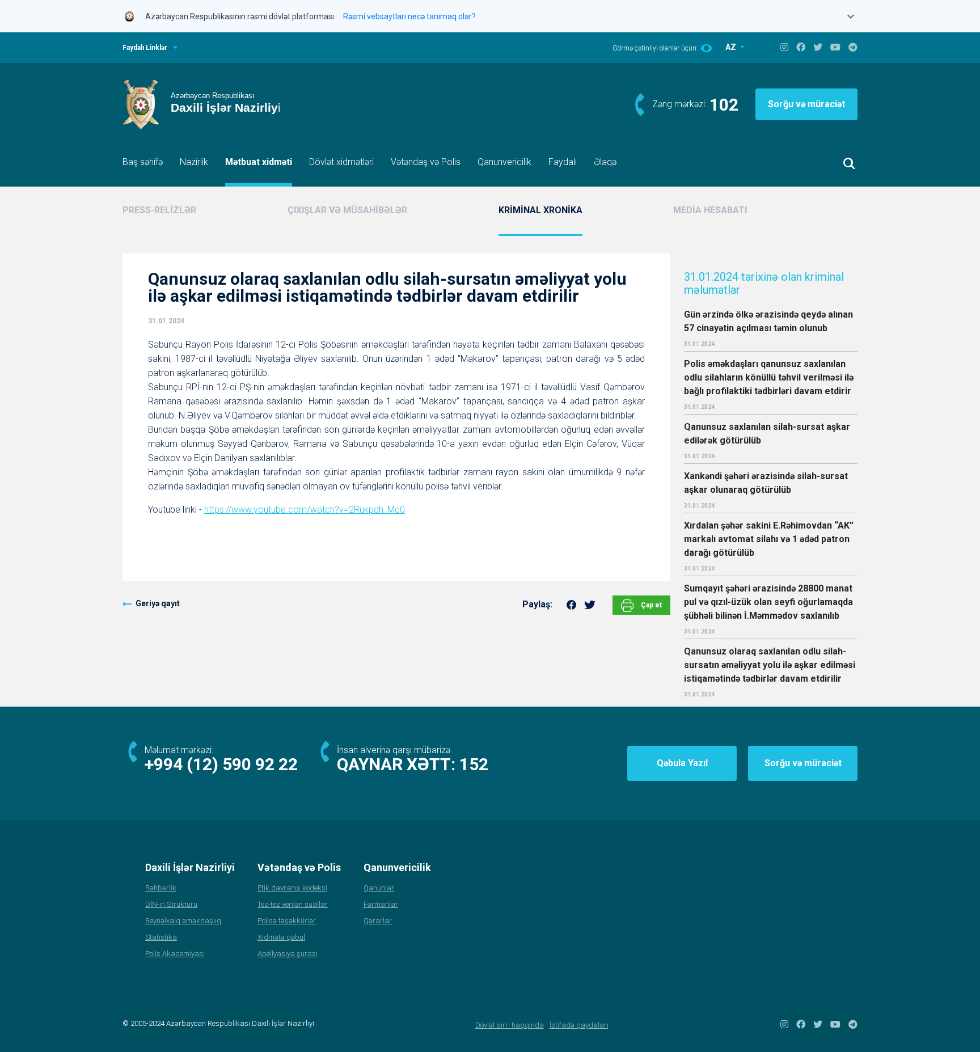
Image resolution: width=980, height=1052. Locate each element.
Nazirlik (194, 162)
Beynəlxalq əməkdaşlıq (183, 920)
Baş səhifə (142, 162)
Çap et (650, 605)
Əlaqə (605, 162)
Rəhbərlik (160, 888)
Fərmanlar (381, 904)
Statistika (161, 937)
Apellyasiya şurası (287, 953)
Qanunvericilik (504, 162)
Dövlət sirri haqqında (509, 1025)
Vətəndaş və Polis (426, 162)
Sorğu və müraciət (806, 104)
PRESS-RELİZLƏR (159, 210)
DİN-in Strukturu (171, 904)
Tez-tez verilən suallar (292, 904)
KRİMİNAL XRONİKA (540, 210)
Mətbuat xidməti (258, 162)
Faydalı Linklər (144, 48)
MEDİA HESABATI (710, 210)
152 (473, 764)
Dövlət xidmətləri (341, 162)
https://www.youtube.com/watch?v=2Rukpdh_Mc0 (304, 509)
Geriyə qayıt (158, 603)
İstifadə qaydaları (579, 1025)
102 (723, 105)
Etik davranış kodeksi (292, 888)
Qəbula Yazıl (682, 763)
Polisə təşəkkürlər (286, 920)
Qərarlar (378, 920)
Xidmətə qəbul (281, 937)
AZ (731, 47)
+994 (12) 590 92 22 (221, 764)
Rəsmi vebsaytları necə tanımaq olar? (409, 16)
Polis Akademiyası (175, 953)
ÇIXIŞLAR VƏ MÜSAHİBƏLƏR (347, 210)
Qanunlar (379, 888)
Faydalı (562, 162)
